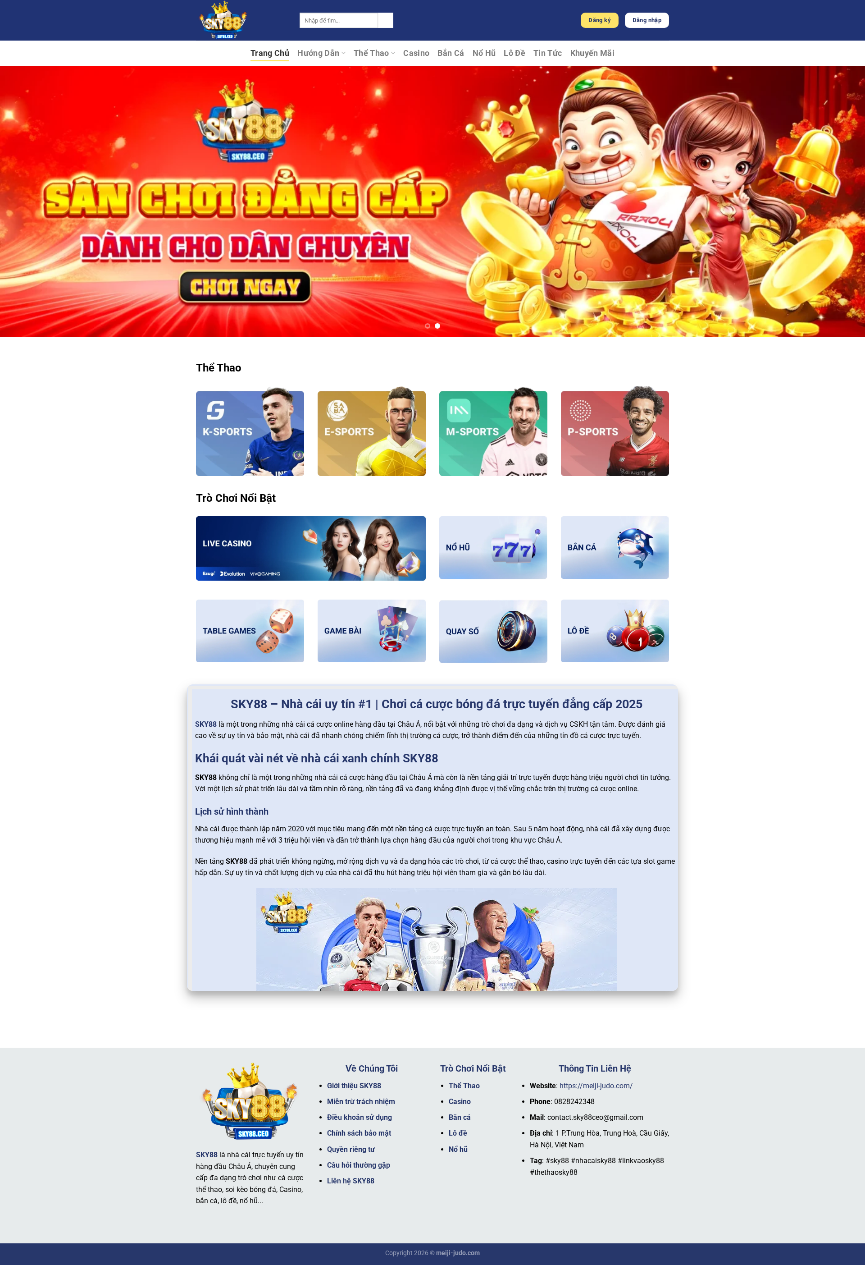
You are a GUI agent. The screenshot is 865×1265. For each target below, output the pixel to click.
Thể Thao (371, 53)
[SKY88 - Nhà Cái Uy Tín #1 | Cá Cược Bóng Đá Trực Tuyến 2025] (241, 20)
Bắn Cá (450, 53)
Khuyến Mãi (592, 53)
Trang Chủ (269, 53)
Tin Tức (547, 53)
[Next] (836, 201)
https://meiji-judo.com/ (596, 1086)
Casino (416, 53)
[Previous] (29, 201)
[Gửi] (385, 20)
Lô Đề (514, 53)
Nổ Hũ (484, 53)
